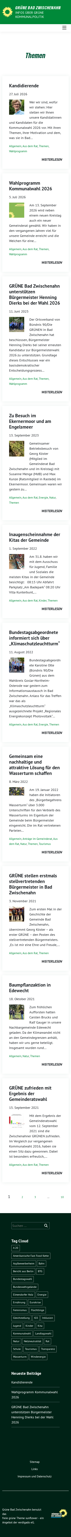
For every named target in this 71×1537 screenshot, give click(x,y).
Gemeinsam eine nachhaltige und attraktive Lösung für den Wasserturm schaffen (34, 764)
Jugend (17, 1325)
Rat (47, 1341)
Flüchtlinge (37, 1310)
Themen (44, 146)
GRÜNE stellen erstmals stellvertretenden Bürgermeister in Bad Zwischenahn (33, 884)
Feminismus (20, 1310)
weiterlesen (51, 159)
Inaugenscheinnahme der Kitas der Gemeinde (34, 537)
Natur (52, 497)
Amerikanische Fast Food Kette (31, 1255)
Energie (43, 497)
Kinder (43, 600)
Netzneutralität (32, 1341)
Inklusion (47, 1318)
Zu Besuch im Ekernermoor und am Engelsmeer (30, 421)
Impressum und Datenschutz (35, 1476)
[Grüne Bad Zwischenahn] (8, 11)
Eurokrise (35, 1302)
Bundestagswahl (22, 1279)
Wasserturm (20, 1356)
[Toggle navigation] (64, 28)
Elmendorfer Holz (23, 1294)
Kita (40, 1325)
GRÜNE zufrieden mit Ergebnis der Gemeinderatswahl (30, 1093)
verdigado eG (26, 1522)
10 (62, 1197)
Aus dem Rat (30, 146)
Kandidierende (24, 86)
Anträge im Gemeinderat (37, 839)
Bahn (41, 1263)
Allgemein (15, 146)
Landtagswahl (43, 1333)
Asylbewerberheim (23, 1263)
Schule (17, 1349)
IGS (36, 1318)
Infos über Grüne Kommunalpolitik (29, 15)
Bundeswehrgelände (25, 1287)
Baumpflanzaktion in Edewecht (30, 988)
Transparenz (48, 1349)
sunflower (31, 1518)
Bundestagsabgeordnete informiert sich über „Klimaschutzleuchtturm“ (34, 638)
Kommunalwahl (22, 1333)
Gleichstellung (21, 1318)
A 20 (15, 1248)
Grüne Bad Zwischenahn (38, 7)
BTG (40, 1271)
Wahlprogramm (18, 151)
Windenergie (38, 1356)
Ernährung (19, 1302)
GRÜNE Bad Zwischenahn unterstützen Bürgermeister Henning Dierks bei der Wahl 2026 (34, 294)
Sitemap (35, 1462)
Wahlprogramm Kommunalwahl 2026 (30, 186)
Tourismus (45, 844)
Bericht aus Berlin (23, 1271)
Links (34, 1469)
